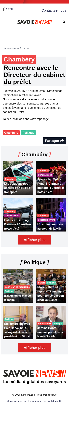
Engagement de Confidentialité (45, 401)
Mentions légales (16, 401)
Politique (28, 132)
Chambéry (11, 132)
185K (9, 9)
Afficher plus (34, 240)
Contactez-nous (53, 10)
